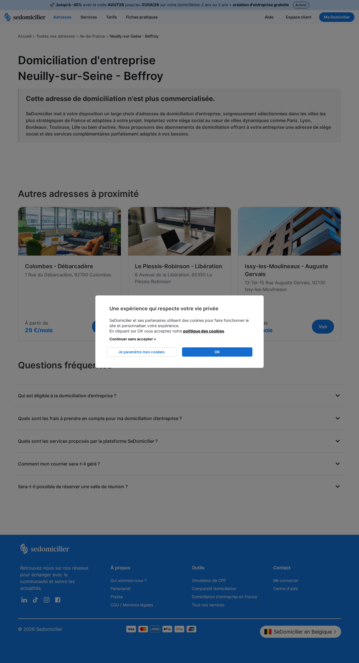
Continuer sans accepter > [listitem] (132, 339)
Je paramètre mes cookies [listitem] (141, 352)
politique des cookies (203, 331)
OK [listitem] (217, 352)
